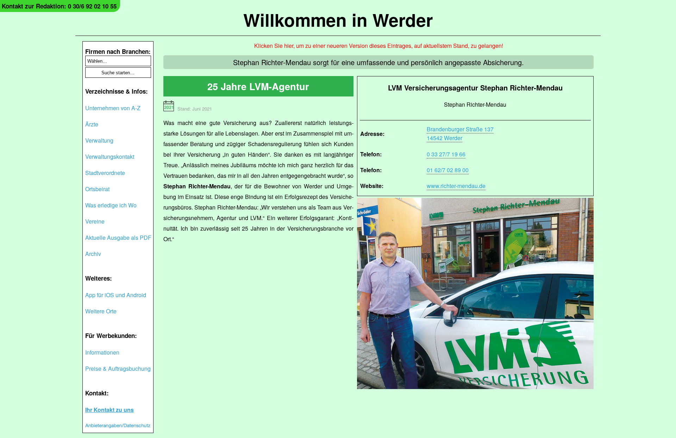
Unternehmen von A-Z (112, 108)
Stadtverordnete (105, 173)
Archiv (93, 254)
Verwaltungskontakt (109, 156)
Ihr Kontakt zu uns (109, 410)
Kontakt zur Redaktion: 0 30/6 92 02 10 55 (59, 6)
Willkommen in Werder (338, 19)
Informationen (102, 352)
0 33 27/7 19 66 (446, 154)
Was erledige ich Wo (111, 205)
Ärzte (91, 124)
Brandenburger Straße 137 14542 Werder (460, 133)
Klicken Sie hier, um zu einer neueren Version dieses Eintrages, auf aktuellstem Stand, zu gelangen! (378, 46)
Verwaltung (99, 140)
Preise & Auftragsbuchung (118, 368)
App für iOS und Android (115, 295)
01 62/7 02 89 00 (448, 170)
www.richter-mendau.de (456, 186)
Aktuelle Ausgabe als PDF (118, 237)
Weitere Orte (101, 311)
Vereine (95, 221)
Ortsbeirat (97, 189)
